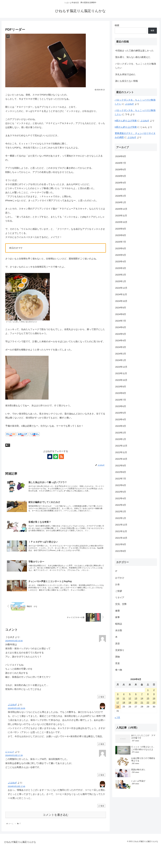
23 (154, 702)
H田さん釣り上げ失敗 (126, 120)
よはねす (12, 704)
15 (148, 698)
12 (130, 698)
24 (117, 706)
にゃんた (9, 752)
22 (148, 702)
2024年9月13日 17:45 (16, 786)
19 (130, 702)
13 (136, 698)
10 (117, 698)
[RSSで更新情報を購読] (61, 456)
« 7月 (117, 717)
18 (124, 702)
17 (117, 702)
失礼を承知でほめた (125, 74)
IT (8, 445)
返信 (102, 697)
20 (136, 702)
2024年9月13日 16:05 (16, 708)
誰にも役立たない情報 (126, 81)
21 (142, 702)
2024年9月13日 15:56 (14, 641)
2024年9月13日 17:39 (14, 755)
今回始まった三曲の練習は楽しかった (134, 50)
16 (154, 698)
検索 (117, 25)
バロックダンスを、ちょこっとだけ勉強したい (135, 66)
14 (142, 698)
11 (124, 698)
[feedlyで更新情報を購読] (55, 456)
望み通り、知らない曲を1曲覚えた (132, 57)
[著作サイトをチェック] (49, 456)
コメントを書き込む (56, 814)
